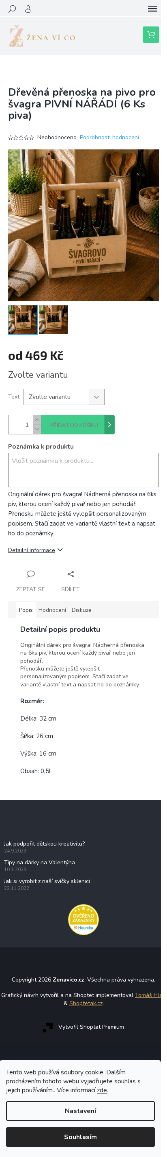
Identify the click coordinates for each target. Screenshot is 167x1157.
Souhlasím (80, 1137)
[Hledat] (12, 8)
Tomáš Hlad (150, 995)
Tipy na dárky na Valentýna (39, 862)
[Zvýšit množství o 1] (37, 420)
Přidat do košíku (73, 425)
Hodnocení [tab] (52, 610)
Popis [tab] (26, 610)
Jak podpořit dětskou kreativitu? (44, 844)
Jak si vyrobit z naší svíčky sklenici (47, 881)
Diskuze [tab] (82, 610)
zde (102, 1090)
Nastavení (80, 1111)
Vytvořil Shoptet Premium (91, 1027)
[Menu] (152, 9)
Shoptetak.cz (86, 1003)
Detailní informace (31, 550)
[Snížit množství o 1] (37, 429)
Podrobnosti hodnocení (109, 137)
